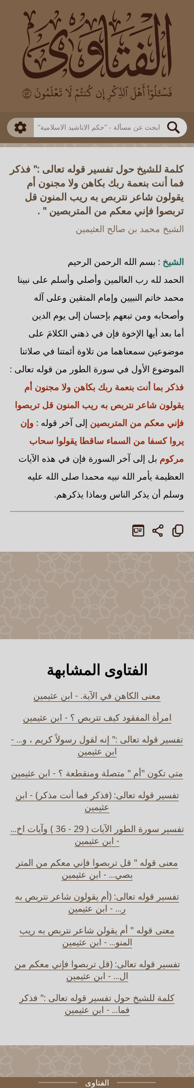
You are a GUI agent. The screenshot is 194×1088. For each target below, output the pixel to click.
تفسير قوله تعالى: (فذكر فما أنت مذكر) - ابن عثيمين (97, 801)
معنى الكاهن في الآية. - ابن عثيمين (97, 695)
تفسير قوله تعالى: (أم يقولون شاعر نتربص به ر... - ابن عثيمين (97, 902)
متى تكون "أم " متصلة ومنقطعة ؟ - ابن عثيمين (97, 773)
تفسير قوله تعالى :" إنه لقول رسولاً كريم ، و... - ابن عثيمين (97, 745)
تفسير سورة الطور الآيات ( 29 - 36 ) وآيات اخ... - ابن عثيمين (97, 834)
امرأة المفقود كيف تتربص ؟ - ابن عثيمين (97, 717)
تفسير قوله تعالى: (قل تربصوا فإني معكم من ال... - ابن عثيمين (97, 970)
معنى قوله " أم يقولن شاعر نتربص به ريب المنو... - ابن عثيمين (97, 936)
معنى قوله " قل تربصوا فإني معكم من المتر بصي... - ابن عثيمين (97, 868)
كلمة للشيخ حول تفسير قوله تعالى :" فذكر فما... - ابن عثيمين (97, 1003)
